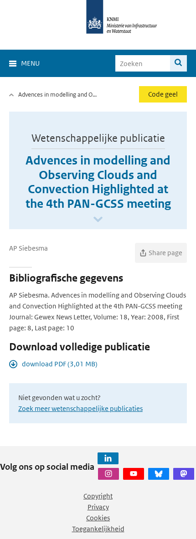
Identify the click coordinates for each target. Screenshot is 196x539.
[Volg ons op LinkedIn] (108, 458)
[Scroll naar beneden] (98, 220)
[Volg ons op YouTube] (133, 474)
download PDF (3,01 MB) (60, 363)
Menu (30, 63)
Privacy (98, 507)
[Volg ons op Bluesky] (158, 474)
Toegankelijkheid (98, 528)
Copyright (98, 496)
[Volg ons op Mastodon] (183, 474)
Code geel (163, 94)
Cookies (98, 517)
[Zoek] (178, 63)
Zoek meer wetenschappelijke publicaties (80, 408)
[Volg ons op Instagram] (108, 474)
